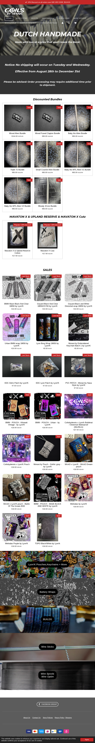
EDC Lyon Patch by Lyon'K (47, 383)
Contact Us (36, 718)
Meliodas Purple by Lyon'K (16, 543)
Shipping (68, 718)
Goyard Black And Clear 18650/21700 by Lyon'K (47, 305)
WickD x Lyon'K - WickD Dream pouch (78, 465)
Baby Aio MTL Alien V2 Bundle (17, 206)
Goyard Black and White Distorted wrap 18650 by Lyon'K (78, 305)
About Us (26, 718)
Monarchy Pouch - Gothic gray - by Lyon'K (47, 465)
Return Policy (59, 718)
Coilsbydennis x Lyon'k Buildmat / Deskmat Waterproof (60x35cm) (79, 424)
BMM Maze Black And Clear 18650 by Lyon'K (16, 305)
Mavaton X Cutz (47, 251)
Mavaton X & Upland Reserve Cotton (17, 252)
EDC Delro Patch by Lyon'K (16, 383)
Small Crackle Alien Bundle (47, 170)
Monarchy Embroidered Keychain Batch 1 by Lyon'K (78, 344)
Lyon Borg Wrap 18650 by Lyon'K (47, 344)
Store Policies (48, 718)
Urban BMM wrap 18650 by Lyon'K (16, 344)
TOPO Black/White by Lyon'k (47, 543)
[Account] (62, 23)
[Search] (69, 23)
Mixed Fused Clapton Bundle (47, 133)
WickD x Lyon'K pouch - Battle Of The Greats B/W (16, 505)
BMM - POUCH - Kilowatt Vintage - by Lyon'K (16, 423)
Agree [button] (87, 739)
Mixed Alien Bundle (17, 133)
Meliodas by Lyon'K (78, 504)
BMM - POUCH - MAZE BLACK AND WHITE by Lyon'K (47, 505)
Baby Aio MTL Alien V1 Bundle (78, 170)
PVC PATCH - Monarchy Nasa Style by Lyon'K (78, 384)
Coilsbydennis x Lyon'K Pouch (16, 464)
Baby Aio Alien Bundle (77, 133)
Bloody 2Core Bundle (47, 206)
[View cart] (75, 23)
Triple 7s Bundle (17, 170)
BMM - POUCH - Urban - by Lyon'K (47, 423)
